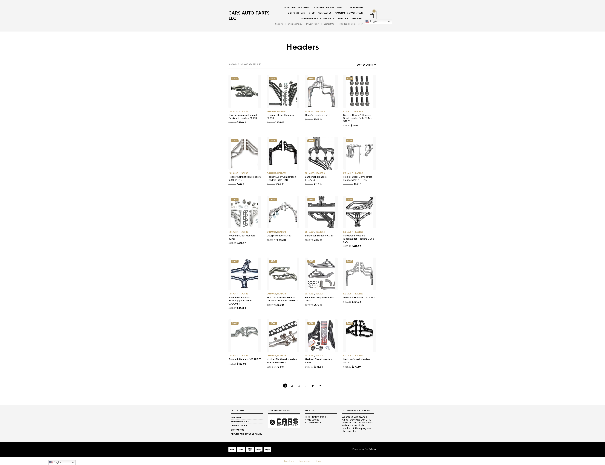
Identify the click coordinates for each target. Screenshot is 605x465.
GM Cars (343, 18)
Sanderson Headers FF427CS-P (316, 178)
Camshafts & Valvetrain (328, 7)
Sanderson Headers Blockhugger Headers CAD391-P (240, 300)
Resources (305, 461)
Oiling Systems (296, 13)
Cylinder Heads (354, 7)
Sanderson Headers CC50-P (321, 235)
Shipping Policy (295, 24)
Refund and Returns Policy (350, 24)
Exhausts (357, 18)
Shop (311, 13)
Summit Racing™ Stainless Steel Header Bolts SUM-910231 (357, 118)
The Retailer (370, 449)
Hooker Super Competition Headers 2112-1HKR (357, 178)
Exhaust (233, 111)
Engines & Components (297, 7)
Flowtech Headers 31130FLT (359, 297)
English (373, 21)
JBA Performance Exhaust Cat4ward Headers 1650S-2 (282, 299)
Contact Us (324, 13)
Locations (289, 461)
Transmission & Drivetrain (315, 18)
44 (312, 385)
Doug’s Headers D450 (279, 235)
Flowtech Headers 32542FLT (244, 359)
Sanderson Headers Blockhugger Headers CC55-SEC (359, 238)
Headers (243, 111)
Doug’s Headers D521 (317, 115)
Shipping (279, 24)
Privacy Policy (312, 24)
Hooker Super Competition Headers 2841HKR (281, 178)
